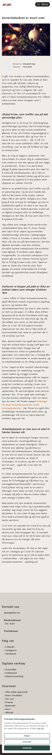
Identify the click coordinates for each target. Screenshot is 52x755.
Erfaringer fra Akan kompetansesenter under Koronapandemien (24, 404)
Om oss (9, 698)
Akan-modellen (13, 695)
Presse (9, 702)
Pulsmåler (11, 669)
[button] (42, 4)
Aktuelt (9, 712)
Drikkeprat (11, 673)
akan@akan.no (12, 612)
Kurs (7, 709)
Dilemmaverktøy (14, 676)
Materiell (10, 705)
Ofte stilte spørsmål (16, 692)
